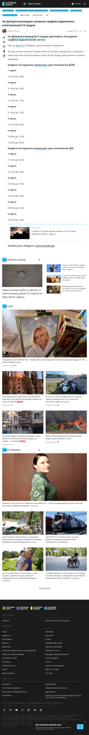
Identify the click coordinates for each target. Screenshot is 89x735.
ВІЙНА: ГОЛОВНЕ (34, 4)
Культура (49, 636)
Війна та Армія (24, 15)
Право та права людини (13, 654)
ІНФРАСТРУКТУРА (76, 10)
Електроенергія (8, 10)
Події (4, 632)
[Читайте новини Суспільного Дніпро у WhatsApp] (28, 710)
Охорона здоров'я (53, 647)
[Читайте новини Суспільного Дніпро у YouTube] (16, 710)
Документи (50, 692)
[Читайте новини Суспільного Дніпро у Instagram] (10, 710)
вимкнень (41, 64)
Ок (80, 727)
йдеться (20, 45)
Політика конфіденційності (15, 692)
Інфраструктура (38, 15)
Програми (6, 695)
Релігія (48, 662)
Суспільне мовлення (11, 688)
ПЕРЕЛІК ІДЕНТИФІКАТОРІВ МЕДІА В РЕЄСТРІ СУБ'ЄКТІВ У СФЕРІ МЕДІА (63, 696)
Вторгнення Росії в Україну (59, 10)
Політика (6, 662)
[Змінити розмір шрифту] (85, 31)
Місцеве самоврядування (57, 654)
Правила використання (56, 688)
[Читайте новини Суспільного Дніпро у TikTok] (41, 710)
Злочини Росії (8, 666)
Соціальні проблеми (54, 666)
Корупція (49, 632)
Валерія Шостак (13, 31)
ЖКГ (47, 15)
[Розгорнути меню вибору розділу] (24, 4)
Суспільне (31, 722)
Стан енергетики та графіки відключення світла (31, 10)
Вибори (5, 643)
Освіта (48, 639)
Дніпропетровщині (24, 36)
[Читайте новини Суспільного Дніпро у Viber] (22, 710)
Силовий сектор (9, 658)
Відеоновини (8, 673)
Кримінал (6, 636)
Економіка (7, 639)
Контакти (6, 684)
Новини (5, 621)
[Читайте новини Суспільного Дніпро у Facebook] (4, 710)
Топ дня (49, 673)
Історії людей (51, 658)
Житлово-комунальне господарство (19, 651)
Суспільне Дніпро (45, 245)
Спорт (5, 669)
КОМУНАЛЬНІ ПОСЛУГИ (10, 15)
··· (64, 3)
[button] (4, 37)
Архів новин (50, 684)
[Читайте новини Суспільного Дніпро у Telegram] (35, 710)
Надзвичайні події (53, 643)
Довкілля (6, 647)
